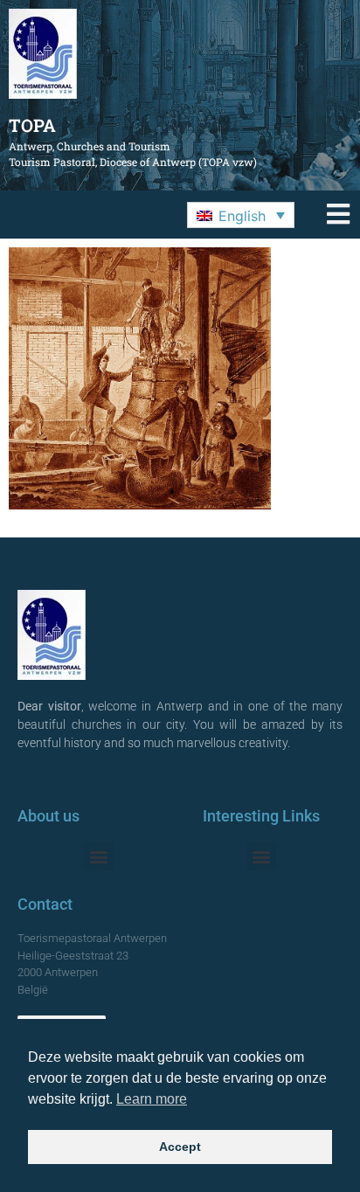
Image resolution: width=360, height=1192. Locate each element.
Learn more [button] (151, 1099)
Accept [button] (180, 1147)
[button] (240, 215)
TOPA (32, 125)
